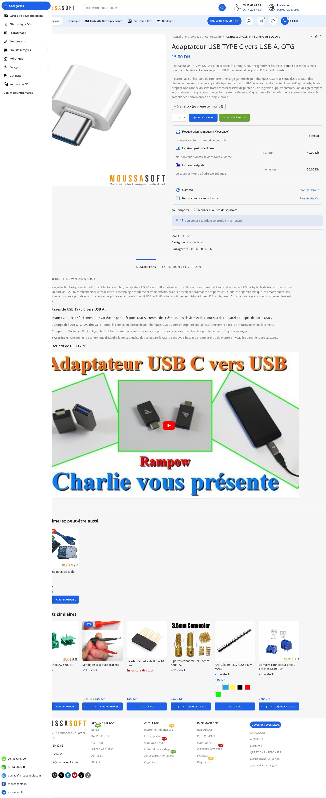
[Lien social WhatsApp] (206, 249)
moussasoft (15, 792)
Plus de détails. (309, 190)
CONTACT (256, 746)
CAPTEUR (97, 743)
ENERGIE (202, 755)
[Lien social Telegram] (211, 249)
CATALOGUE (257, 732)
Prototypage (193, 36)
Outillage (151, 723)
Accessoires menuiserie (159, 755)
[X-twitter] (61, 775)
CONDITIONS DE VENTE (265, 759)
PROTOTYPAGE (206, 736)
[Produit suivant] (321, 36)
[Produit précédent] (311, 36)
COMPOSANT (205, 743)
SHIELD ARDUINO (102, 749)
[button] (58, 600)
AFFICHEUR (98, 755)
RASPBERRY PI (100, 736)
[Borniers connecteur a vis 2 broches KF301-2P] (279, 641)
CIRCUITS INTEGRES (210, 748)
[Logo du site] (56, 7)
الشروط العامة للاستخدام (264, 765)
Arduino (288, 66)
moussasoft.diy (17, 783)
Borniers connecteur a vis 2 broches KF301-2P (277, 667)
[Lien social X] (192, 249)
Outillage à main (155, 742)
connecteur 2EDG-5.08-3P (55, 665)
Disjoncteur (205, 761)
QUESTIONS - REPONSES (265, 752)
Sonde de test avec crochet (100, 665)
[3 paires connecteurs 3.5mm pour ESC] (191, 639)
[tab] (146, 265)
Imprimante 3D (207, 723)
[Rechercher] (222, 7)
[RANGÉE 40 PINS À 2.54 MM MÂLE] (235, 641)
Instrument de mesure (158, 728)
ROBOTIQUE (205, 729)
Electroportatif (153, 736)
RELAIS (95, 762)
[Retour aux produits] (316, 36)
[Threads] (81, 775)
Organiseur (151, 762)
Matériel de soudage (157, 749)
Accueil (176, 36)
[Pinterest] (74, 775)
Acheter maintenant (234, 117)
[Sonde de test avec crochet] (102, 641)
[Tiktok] (88, 775)
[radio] (218, 687)
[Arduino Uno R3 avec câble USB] (58, 548)
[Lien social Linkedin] (201, 249)
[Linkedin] (68, 775)
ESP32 (95, 728)
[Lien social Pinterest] (196, 249)
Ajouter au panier (203, 117)
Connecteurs (213, 36)
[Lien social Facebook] (187, 249)
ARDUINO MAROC (102, 723)
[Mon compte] (249, 21)
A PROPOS (256, 739)
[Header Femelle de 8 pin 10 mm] (147, 639)
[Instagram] (54, 775)
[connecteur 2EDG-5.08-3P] (58, 641)
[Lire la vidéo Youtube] (168, 425)
